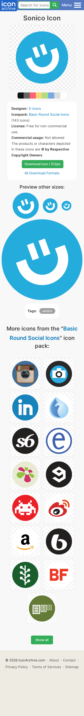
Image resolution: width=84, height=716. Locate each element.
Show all (42, 640)
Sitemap (71, 667)
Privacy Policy (17, 667)
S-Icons (35, 109)
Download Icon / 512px (43, 164)
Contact (69, 660)
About (54, 660)
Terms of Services (46, 667)
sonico (47, 311)
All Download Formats (42, 173)
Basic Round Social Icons (49, 114)
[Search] (54, 5)
